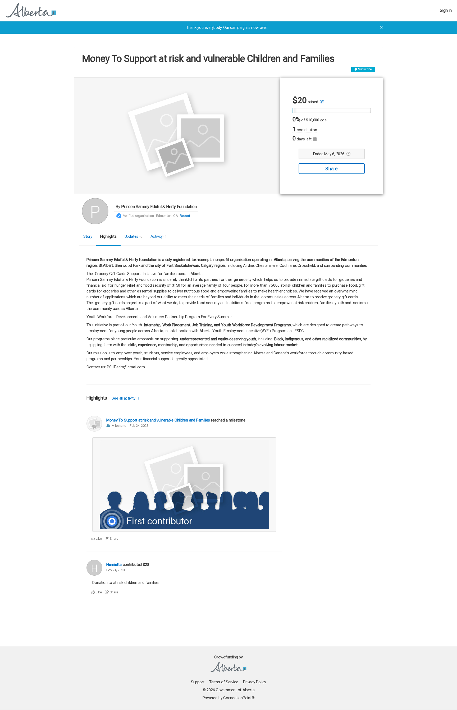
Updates (134, 236)
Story (87, 236)
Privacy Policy (254, 682)
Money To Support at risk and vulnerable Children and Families (158, 420)
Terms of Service (223, 682)
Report (185, 216)
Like (98, 538)
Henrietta (114, 564)
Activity (158, 236)
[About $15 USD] (321, 101)
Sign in (446, 10)
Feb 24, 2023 (139, 426)
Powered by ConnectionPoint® (229, 697)
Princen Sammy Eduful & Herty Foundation (158, 206)
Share (331, 168)
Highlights (108, 236)
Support (197, 682)
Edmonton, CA (167, 216)
